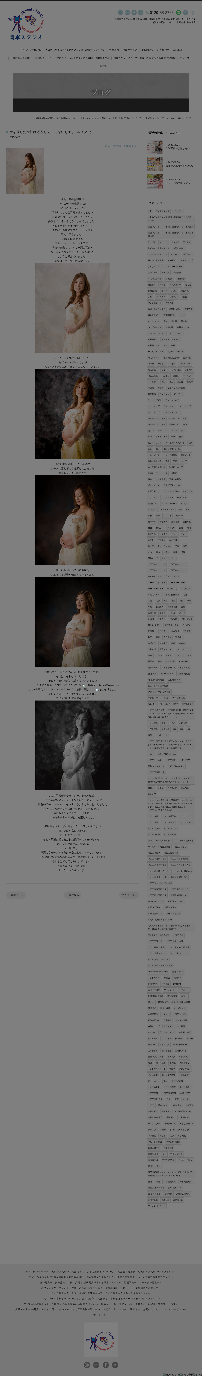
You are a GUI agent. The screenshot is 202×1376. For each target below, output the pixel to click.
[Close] (101, 690)
